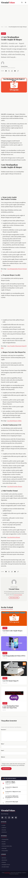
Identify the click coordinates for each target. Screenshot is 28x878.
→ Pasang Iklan (4, 850)
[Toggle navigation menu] (25, 2)
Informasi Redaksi (18, 594)
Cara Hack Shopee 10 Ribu (14, 421)
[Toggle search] (21, 2)
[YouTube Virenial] (12, 817)
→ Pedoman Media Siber (6, 846)
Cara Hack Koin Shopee (13, 537)
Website (3, 757)
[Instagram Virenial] (9, 817)
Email (2, 750)
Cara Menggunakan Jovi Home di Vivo (13, 656)
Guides (3, 33)
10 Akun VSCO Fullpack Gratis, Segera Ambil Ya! (10, 782)
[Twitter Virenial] (5, 817)
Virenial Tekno (14, 589)
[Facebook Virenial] (2, 817)
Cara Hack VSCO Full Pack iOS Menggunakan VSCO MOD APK (11, 796)
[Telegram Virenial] (16, 817)
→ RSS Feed (3, 858)
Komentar (3, 729)
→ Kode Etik (3, 848)
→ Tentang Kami (4, 839)
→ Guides (3, 825)
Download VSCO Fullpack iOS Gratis (13, 791)
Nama (2, 743)
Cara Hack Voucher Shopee (14, 486)
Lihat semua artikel (14, 597)
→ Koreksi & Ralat (5, 866)
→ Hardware (4, 832)
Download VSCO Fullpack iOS (11, 787)
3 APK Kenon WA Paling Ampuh (11, 801)
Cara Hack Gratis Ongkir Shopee (12, 631)
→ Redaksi (3, 844)
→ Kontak (3, 841)
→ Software (3, 827)
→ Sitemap (3, 862)
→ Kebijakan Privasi (5, 864)
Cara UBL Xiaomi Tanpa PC (10, 681)
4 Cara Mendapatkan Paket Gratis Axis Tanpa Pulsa (10, 707)
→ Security (3, 830)
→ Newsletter (4, 860)
